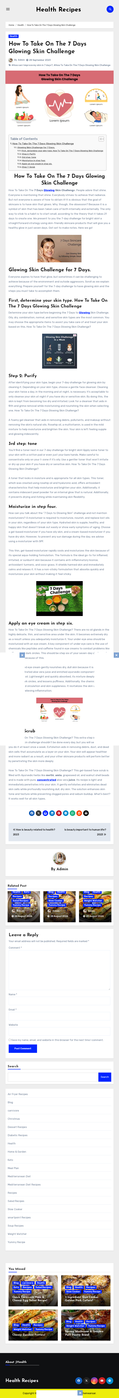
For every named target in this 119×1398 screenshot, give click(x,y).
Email (13, 1009)
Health (13, 36)
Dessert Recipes (17, 1127)
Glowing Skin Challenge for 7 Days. (36, 147)
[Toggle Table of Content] (99, 139)
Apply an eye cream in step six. (37, 164)
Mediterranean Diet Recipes (24, 1184)
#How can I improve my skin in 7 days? (32, 65)
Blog (50, 892)
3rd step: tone (29, 157)
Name (13, 994)
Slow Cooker (55, 900)
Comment (15, 947)
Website (13, 1024)
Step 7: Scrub (28, 167)
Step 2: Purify (28, 154)
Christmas (14, 1118)
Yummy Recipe (21, 905)
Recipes (17, 896)
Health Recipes (58, 10)
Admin (21, 60)
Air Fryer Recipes (18, 1094)
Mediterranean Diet (19, 1176)
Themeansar (88, 1393)
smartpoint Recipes (19, 1217)
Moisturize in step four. (33, 160)
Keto (26, 892)
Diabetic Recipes (17, 1135)
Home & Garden (17, 1151)
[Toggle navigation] (7, 9)
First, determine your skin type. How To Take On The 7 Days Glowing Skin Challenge (62, 151)
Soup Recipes (16, 1225)
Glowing (49, 190)
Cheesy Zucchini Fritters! (28, 1335)
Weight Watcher (93, 900)
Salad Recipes (21, 900)
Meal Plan (13, 1168)
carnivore (13, 1110)
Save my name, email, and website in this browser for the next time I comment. (57, 1040)
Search (13, 1066)
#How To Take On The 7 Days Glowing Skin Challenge (82, 65)
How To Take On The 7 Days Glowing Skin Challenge (43, 143)
